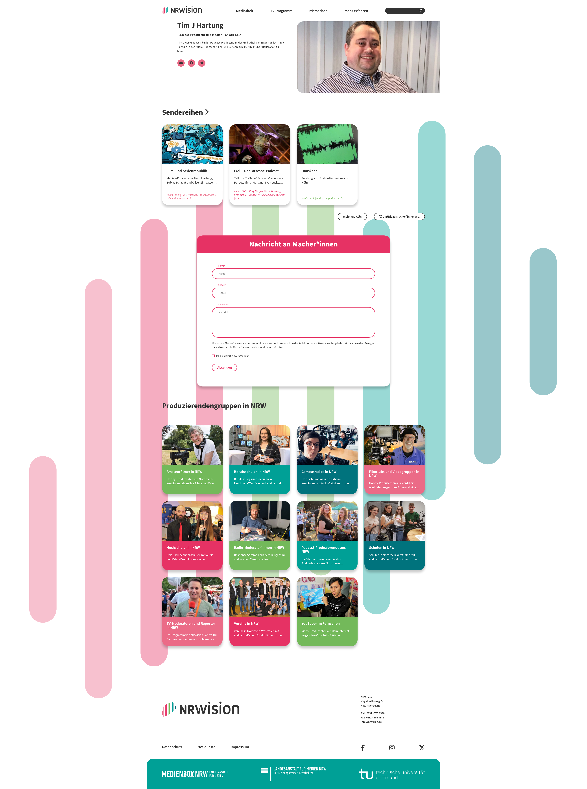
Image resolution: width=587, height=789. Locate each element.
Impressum (240, 746)
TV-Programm (281, 10)
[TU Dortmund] (392, 773)
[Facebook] (363, 748)
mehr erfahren (356, 10)
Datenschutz (172, 746)
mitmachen (318, 10)
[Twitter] (422, 748)
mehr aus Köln (352, 217)
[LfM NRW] (293, 773)
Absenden (224, 367)
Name (221, 265)
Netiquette (206, 746)
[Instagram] (392, 748)
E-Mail (222, 285)
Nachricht (223, 304)
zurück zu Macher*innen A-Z (401, 217)
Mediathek (244, 10)
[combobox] (405, 11)
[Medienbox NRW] (195, 773)
